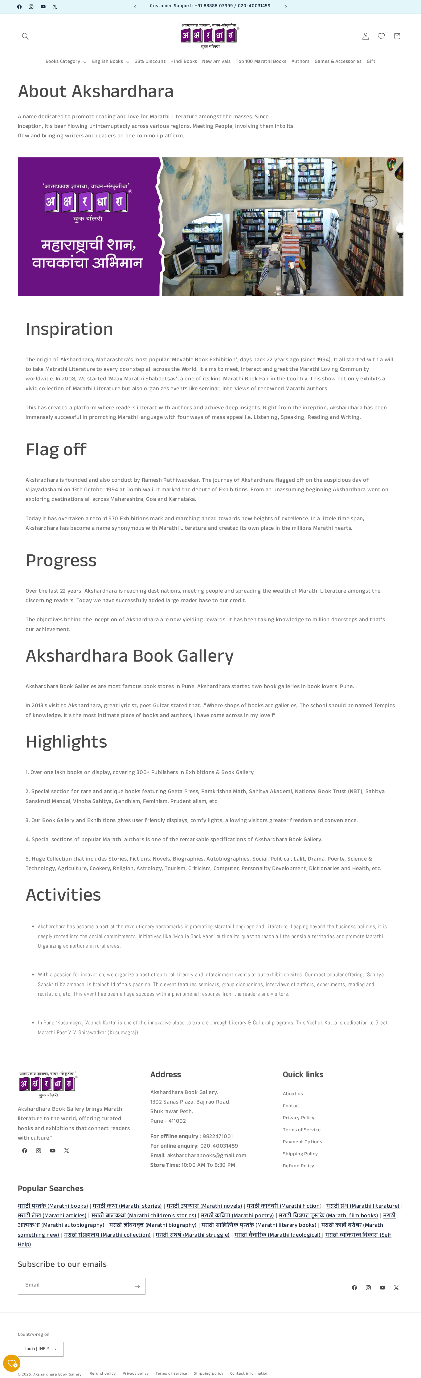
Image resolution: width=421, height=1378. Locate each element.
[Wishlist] (381, 36)
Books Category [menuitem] (63, 62)
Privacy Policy (299, 1118)
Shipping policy (208, 1374)
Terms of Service (302, 1130)
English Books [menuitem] (107, 62)
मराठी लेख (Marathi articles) (52, 1216)
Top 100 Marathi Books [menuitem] (261, 62)
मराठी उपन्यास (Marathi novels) (204, 1207)
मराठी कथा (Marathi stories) (127, 1207)
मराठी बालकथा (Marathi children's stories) (144, 1216)
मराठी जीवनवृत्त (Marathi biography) (153, 1226)
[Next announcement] (286, 7)
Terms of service (171, 1374)
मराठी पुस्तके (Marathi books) (53, 1207)
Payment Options (302, 1142)
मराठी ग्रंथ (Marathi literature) (363, 1207)
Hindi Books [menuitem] (183, 62)
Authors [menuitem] (301, 62)
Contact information (249, 1374)
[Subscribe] (137, 1286)
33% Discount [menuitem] (150, 62)
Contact (291, 1106)
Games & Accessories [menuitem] (338, 62)
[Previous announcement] (135, 7)
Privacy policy (136, 1374)
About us (293, 1094)
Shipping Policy (300, 1154)
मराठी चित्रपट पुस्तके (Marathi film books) (328, 1216)
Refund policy (103, 1374)
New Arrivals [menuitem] (216, 62)
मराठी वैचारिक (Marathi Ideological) (278, 1235)
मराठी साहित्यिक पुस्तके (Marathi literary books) (259, 1226)
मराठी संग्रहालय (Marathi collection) (107, 1235)
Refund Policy (298, 1166)
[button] (26, 36)
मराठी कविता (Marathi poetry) (237, 1216)
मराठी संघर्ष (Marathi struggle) (193, 1235)
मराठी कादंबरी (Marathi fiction (283, 1207)
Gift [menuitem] (371, 62)
